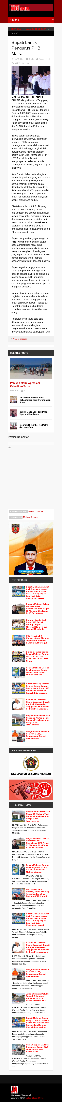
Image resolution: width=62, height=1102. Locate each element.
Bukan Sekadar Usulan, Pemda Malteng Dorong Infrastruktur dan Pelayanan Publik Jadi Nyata (37, 656)
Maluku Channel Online (35, 1098)
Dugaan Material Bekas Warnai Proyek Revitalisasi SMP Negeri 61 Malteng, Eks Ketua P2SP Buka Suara (37, 608)
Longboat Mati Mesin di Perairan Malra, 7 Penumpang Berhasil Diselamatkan (37, 734)
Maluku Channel (35, 511)
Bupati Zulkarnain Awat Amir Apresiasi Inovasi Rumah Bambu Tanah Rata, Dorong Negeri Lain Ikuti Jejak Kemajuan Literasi (37, 592)
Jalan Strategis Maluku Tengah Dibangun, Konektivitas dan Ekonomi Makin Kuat (37, 997)
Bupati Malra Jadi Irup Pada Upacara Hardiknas (33, 413)
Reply (31, 59)
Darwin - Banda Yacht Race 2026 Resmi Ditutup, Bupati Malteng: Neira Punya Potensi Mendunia (36, 624)
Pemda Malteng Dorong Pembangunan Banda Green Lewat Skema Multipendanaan (37, 671)
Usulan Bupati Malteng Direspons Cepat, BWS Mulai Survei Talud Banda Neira (37, 1048)
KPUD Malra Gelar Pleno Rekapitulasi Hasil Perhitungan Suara (34, 400)
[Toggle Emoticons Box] (9, 447)
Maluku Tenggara (36, 29)
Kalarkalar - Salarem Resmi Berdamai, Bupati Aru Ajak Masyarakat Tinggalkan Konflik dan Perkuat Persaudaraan (38, 704)
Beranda (16, 29)
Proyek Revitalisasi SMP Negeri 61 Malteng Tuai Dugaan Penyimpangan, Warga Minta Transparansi (38, 720)
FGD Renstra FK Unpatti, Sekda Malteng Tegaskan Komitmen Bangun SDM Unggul (37, 639)
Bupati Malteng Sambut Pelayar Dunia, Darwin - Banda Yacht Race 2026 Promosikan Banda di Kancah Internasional (37, 688)
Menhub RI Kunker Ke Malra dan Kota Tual (33, 426)
